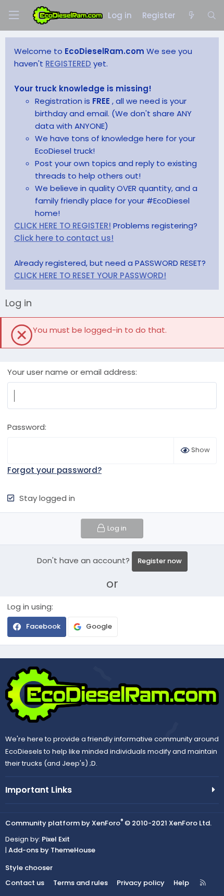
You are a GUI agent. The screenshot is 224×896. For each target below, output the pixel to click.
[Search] (212, 15)
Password (26, 427)
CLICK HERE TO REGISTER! (62, 225)
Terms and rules (80, 883)
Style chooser (29, 868)
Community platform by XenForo (108, 823)
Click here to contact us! (64, 238)
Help (181, 883)
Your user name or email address (71, 371)
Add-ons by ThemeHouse (51, 850)
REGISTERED (68, 63)
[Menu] (13, 15)
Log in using (29, 606)
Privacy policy (141, 883)
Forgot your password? (54, 470)
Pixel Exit (56, 839)
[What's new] (191, 15)
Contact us (24, 883)
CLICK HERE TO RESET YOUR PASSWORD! (90, 275)
